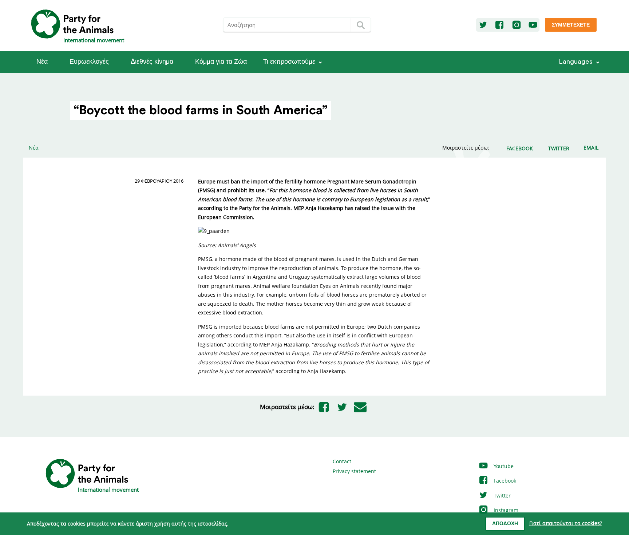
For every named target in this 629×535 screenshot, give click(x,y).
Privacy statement (354, 471)
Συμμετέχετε (571, 25)
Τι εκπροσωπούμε (289, 61)
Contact (342, 461)
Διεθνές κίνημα (152, 61)
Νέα (42, 61)
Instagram (505, 510)
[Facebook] (499, 25)
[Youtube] (533, 25)
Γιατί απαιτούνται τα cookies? (565, 523)
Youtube (503, 466)
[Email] (360, 407)
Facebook (504, 480)
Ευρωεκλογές (89, 61)
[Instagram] (516, 25)
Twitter (501, 495)
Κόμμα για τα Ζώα (221, 61)
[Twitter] (483, 25)
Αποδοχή (505, 523)
